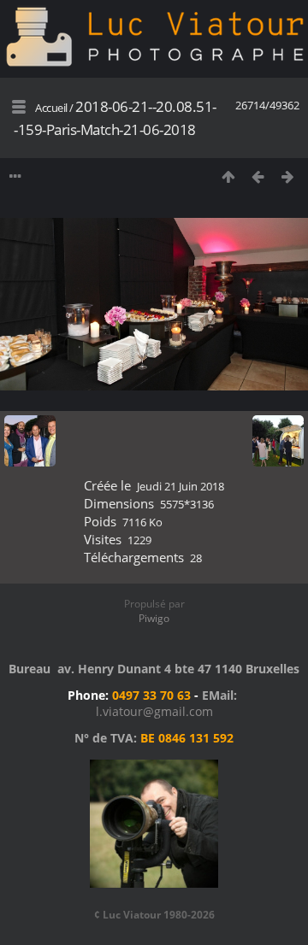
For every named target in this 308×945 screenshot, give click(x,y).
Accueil (51, 107)
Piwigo (154, 618)
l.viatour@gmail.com (154, 711)
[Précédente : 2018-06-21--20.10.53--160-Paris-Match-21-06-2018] (258, 176)
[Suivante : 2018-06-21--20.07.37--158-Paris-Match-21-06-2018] (288, 176)
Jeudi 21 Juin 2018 (180, 486)
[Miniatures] (228, 176)
